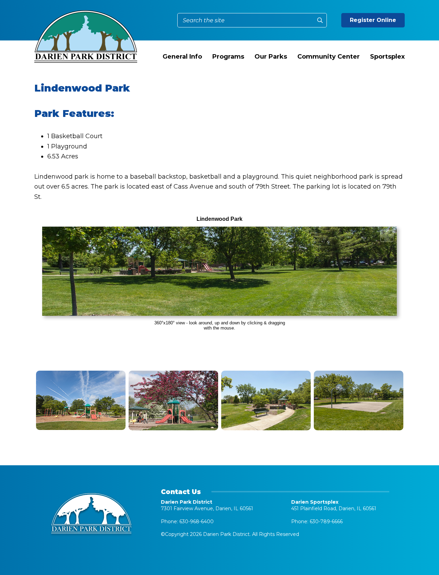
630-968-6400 (196, 521)
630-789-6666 (326, 521)
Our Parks (270, 56)
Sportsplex (387, 56)
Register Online (373, 20)
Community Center (328, 56)
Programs (228, 56)
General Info (182, 56)
